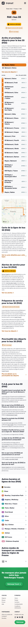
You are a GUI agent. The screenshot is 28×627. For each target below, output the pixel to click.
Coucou (4, 595)
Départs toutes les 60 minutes (15, 28)
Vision (16, 598)
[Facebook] (20, 617)
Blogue (3, 600)
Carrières (17, 602)
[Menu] (25, 3)
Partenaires (6, 612)
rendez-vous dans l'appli (11, 459)
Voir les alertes (7, 293)
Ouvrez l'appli (22, 240)
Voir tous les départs (9, 331)
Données (4, 618)
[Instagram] (15, 617)
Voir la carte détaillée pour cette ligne (13, 256)
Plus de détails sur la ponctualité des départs (10, 374)
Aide (3, 604)
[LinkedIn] (22, 617)
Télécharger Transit (13, 584)
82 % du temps (14, 31)
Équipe (16, 600)
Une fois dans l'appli (11, 283)
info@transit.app (19, 614)
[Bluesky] (17, 617)
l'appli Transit (17, 317)
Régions (4, 598)
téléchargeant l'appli (11, 415)
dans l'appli (10, 424)
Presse (3, 602)
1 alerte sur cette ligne (15, 24)
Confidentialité (19, 604)
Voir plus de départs (9, 72)
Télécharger (20, 622)
